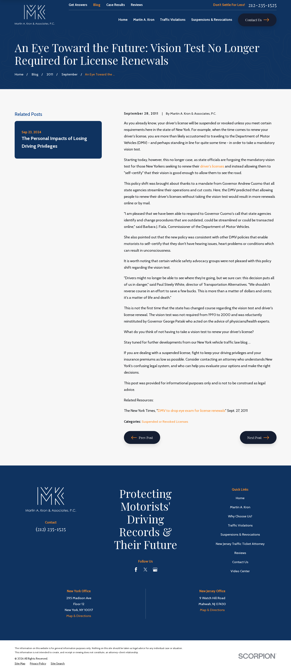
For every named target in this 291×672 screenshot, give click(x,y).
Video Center (240, 571)
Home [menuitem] (122, 20)
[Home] (35, 15)
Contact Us (253, 20)
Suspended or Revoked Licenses (165, 422)
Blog (96, 5)
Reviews (137, 5)
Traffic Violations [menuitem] (172, 20)
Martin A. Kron (240, 507)
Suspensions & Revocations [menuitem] (211, 20)
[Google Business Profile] (155, 569)
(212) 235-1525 (51, 528)
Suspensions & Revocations (240, 534)
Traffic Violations (240, 525)
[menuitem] (20, 663)
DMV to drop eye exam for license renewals (191, 410)
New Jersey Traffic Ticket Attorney (240, 544)
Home (240, 498)
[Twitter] (145, 569)
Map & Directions (78, 616)
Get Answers (78, 5)
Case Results (115, 5)
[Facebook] (136, 569)
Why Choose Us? (240, 516)
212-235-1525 (262, 5)
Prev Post (146, 437)
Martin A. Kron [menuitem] (143, 20)
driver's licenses (212, 166)
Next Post (254, 437)
